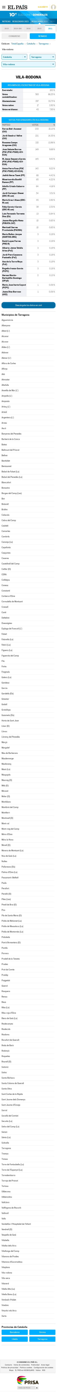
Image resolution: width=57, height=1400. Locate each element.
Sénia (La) (6, 1137)
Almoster (6, 379)
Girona (42, 1332)
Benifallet (6, 461)
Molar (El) (6, 796)
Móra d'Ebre (7, 834)
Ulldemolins (7, 1197)
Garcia (4, 688)
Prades (5, 964)
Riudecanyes (7, 1024)
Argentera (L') (8, 417)
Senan (4, 1132)
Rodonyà (5, 1051)
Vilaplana (6, 1267)
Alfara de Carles (9, 363)
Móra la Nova (7, 840)
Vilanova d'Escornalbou (12, 1262)
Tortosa (5, 1186)
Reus (4, 1002)
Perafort (5, 888)
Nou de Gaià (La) (9, 856)
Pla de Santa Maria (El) (12, 915)
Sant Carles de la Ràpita (12, 1094)
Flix (3, 661)
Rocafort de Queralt (10, 1040)
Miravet (5, 791)
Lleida (15, 1339)
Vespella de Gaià (9, 1235)
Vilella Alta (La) (8, 1289)
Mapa (53, 21)
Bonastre (6, 488)
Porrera (5, 953)
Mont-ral (5, 823)
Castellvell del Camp (10, 563)
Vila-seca (6, 1278)
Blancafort (6, 482)
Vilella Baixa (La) (9, 1294)
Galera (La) (6, 677)
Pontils (5, 948)
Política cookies (26, 1368)
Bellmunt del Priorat (10, 450)
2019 (7, 29)
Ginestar (5, 699)
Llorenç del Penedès (11, 737)
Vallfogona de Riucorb (11, 1208)
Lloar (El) (6, 726)
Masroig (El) (7, 780)
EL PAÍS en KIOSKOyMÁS (24, 1370)
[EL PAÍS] (18, 7)
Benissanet (6, 466)
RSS (43, 1370)
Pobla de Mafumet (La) (12, 921)
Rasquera (6, 991)
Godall (4, 704)
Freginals (6, 672)
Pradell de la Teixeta (11, 959)
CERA (4, 574)
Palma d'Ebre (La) (9, 872)
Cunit (4, 612)
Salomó (5, 1067)
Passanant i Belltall (10, 877)
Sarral (4, 1110)
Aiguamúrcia (7, 320)
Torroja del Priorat (10, 1181)
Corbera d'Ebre (8, 596)
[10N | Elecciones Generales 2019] (29, 14)
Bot (3, 498)
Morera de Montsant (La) (12, 850)
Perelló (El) (6, 894)
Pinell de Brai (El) (9, 904)
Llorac (4, 731)
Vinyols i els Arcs (9, 1310)
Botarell (5, 504)
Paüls (4, 883)
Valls (4, 1218)
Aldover (5, 352)
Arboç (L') (6, 406)
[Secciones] (4, 7)
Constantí (6, 591)
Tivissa (5, 1159)
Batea (4, 444)
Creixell (5, 607)
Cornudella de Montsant (12, 601)
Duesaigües (7, 623)
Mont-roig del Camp (10, 829)
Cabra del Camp (9, 520)
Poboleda (6, 937)
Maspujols (6, 775)
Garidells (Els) (8, 693)
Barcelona (14, 1332)
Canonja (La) (7, 542)
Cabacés (5, 515)
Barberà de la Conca (11, 439)
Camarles (6, 531)
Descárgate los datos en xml (28, 305)
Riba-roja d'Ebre (9, 1013)
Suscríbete (43, 7)
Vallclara (5, 1202)
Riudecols (6, 1029)
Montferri (6, 812)
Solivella (5, 1143)
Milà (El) (5, 785)
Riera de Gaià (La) (9, 1018)
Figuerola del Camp (10, 655)
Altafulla (5, 385)
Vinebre (5, 1305)
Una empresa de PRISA (27, 1380)
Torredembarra (8, 1175)
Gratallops (6, 710)
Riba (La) (6, 1007)
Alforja (4, 369)
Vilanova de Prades (10, 1256)
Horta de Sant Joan (10, 720)
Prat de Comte (8, 969)
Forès (4, 666)
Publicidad (35, 1365)
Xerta (4, 1316)
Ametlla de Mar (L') (10, 390)
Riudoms (5, 1034)
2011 (50, 29)
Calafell (5, 526)
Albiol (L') (6, 331)
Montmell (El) (7, 818)
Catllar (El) (6, 569)
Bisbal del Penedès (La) (12, 477)
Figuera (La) (7, 650)
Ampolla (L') (7, 396)
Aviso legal (45, 1365)
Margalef (6, 747)
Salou (4, 1072)
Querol (5, 986)
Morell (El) (6, 845)
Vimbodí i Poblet (9, 1300)
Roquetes (6, 1056)
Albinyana (6, 325)
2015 (39, 29)
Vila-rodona (7, 1273)
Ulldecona (6, 1191)
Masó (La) (6, 769)
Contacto (8, 1365)
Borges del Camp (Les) (12, 493)
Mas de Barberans (10, 753)
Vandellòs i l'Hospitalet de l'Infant (16, 1224)
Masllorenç (6, 764)
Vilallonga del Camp (10, 1251)
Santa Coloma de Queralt (13, 1083)
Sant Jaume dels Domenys (13, 1099)
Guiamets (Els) (8, 715)
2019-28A (18, 29)
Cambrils (6, 536)
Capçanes (6, 553)
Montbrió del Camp (10, 807)
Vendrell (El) (7, 1229)
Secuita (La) (7, 1121)
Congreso (14, 36)
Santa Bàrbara (8, 1078)
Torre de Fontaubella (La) (13, 1164)
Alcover (5, 342)
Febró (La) (6, 645)
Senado (42, 36)
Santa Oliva (7, 1088)
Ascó (4, 428)
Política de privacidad (9, 1368)
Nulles (4, 861)
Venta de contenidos (22, 1365)
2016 (28, 29)
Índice (38, 1370)
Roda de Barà (8, 1045)
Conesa (5, 585)
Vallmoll (5, 1213)
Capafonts (6, 547)
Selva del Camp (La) (10, 1126)
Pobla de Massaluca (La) (12, 926)
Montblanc (6, 802)
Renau (4, 996)
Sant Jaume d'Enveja (11, 1105)
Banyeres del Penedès (11, 434)
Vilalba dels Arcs (9, 1245)
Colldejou (6, 580)
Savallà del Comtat (10, 1116)
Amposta (6, 401)
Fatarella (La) (7, 639)
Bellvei (4, 455)
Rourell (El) (6, 1061)
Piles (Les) (6, 899)
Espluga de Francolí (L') (12, 628)
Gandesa (5, 683)
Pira (3, 910)
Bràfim (5, 509)
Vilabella (5, 1240)
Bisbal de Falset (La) (10, 471)
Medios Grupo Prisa (27, 1388)
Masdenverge (8, 758)
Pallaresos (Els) (8, 867)
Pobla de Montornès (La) (12, 932)
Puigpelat (6, 980)
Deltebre (5, 618)
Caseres (5, 558)
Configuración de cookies (43, 1368)
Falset (4, 634)
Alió (3, 374)
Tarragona (6, 1148)
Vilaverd (5, 1283)
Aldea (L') (6, 347)
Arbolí (4, 412)
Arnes (4, 423)
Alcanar (5, 336)
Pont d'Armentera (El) (11, 942)
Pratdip (5, 975)
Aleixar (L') (6, 358)
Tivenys (5, 1153)
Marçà (4, 742)
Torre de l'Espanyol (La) (12, 1170)
